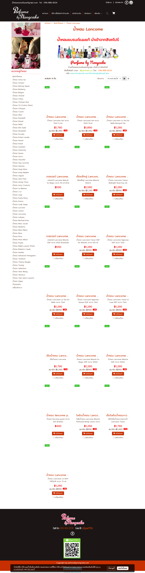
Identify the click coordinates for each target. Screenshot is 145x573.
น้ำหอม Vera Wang (20, 271)
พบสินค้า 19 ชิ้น (50, 78)
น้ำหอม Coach (18, 111)
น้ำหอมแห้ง (17, 284)
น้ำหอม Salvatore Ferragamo (24, 255)
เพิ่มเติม (97, 13)
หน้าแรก (45, 13)
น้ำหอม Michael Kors (21, 220)
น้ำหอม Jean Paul (19, 179)
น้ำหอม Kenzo (18, 201)
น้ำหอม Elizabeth (19, 131)
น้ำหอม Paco (17, 236)
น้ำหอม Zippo (18, 281)
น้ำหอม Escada (18, 134)
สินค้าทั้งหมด (17, 76)
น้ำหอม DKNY (18, 124)
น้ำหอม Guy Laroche (21, 163)
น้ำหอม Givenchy (19, 150)
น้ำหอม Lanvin (18, 211)
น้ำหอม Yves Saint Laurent (23, 278)
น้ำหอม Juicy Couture (21, 185)
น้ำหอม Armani (18, 83)
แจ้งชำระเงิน (76, 13)
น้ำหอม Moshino (19, 227)
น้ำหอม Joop (17, 195)
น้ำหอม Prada (18, 243)
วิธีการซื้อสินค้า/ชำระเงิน (60, 13)
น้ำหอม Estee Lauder (21, 137)
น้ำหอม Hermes (19, 166)
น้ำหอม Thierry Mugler (22, 262)
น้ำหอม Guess (18, 153)
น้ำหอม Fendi (18, 143)
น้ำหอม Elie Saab (19, 127)
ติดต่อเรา (87, 13)
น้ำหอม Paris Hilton (20, 239)
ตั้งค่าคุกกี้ (111, 568)
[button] (107, 13)
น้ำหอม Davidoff (19, 118)
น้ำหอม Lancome (19, 214)
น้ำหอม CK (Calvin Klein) (22, 105)
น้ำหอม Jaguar (18, 175)
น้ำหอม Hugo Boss (20, 169)
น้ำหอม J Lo (17, 191)
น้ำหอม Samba (18, 252)
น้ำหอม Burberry (19, 89)
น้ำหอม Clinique (19, 108)
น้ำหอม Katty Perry (20, 198)
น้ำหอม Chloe (18, 99)
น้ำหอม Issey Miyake (21, 172)
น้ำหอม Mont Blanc (20, 230)
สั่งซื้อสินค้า (59, 135)
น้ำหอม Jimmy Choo (20, 182)
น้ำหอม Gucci (18, 156)
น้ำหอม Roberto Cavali (21, 249)
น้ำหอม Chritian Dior (21, 102)
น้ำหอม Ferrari (18, 140)
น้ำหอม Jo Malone (20, 188)
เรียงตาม (101, 78)
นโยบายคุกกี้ (31, 569)
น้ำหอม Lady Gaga (20, 204)
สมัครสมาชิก (119, 2)
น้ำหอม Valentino (19, 268)
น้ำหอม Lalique (18, 217)
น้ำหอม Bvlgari (18, 92)
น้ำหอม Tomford (19, 259)
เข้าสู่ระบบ (109, 2)
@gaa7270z (88, 528)
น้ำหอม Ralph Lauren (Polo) (24, 246)
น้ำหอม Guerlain (19, 147)
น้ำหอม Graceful (19, 159)
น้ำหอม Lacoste (19, 207)
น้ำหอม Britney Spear (21, 86)
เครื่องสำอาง (17, 287)
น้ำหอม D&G (17, 115)
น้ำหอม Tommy (18, 265)
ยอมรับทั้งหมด (122, 568)
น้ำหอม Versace (19, 275)
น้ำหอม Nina (17, 233)
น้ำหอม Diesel (18, 121)
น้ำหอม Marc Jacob (20, 223)
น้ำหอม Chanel (18, 95)
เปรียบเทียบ (59, 139)
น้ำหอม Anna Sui (19, 79)
